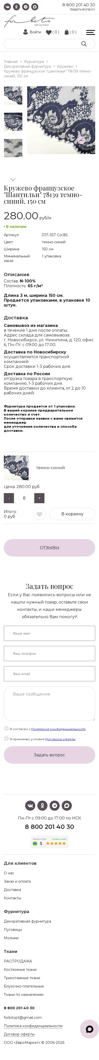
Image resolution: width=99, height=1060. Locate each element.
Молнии (11, 938)
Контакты (12, 898)
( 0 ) (55, 32)
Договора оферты (60, 739)
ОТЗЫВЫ (49, 547)
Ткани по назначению (24, 994)
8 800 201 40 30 (78, 5)
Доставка (12, 889)
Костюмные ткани (20, 969)
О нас (9, 873)
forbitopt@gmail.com (23, 1017)
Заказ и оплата (17, 881)
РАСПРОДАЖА (18, 961)
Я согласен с (47, 729)
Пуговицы (13, 929)
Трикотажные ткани (22, 978)
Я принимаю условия (42, 739)
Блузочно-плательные (24, 986)
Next (13, 179)
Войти (35, 32)
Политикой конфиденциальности (58, 729)
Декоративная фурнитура (27, 921)
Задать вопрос (82, 9)
